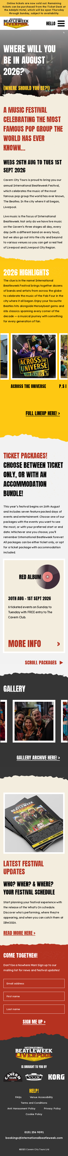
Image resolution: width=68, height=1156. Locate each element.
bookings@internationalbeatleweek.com (34, 1138)
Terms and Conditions (34, 1102)
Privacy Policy (52, 1108)
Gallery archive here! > (38, 757)
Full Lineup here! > (43, 413)
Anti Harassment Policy (21, 1108)
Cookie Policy (34, 1114)
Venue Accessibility (41, 1097)
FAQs (18, 1097)
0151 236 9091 (34, 1132)
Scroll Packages (41, 662)
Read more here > (19, 933)
